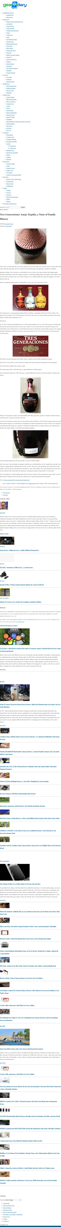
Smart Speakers (10, 64)
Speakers (8, 61)
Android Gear (9, 15)
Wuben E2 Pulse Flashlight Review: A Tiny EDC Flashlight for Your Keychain (24, 781)
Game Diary (6, 161)
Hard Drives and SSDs (12, 152)
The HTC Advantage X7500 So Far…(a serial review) (16, 567)
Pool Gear (8, 128)
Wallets (8, 199)
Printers (8, 155)
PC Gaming (9, 172)
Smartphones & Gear (8, 13)
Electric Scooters (10, 115)
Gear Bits (2, 1026)
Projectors (8, 53)
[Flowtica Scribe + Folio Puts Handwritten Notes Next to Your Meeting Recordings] (5, 935)
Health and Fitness (11, 88)
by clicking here (20, 621)
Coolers (8, 106)
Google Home (10, 41)
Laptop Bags (13, 146)
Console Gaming (10, 164)
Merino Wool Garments (12, 197)
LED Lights (9, 46)
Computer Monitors (11, 139)
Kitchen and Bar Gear (11, 44)
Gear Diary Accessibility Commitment (12, 1214)
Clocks (8, 33)
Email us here (31, 483)
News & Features (4, 598)
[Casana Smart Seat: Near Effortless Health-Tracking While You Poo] (5, 1137)
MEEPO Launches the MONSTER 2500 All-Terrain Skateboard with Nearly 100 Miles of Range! (30, 1128)
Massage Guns (10, 90)
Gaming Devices (10, 168)
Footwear (8, 195)
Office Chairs (9, 48)
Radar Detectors (10, 81)
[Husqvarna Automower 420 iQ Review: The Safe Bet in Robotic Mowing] (5, 802)
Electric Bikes (9, 110)
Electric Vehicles (10, 117)
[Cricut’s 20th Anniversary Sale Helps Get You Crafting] (5, 1001)
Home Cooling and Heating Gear (14, 22)
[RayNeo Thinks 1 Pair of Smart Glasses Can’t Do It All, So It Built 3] (5, 974)
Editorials (2, 546)
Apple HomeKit (10, 28)
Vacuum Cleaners (10, 73)
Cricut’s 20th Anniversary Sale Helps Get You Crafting (17, 1005)
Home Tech (6, 19)
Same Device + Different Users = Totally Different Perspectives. (19, 550)
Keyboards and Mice (11, 141)
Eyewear (8, 192)
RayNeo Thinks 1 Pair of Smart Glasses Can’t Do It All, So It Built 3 (21, 978)
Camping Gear (10, 104)
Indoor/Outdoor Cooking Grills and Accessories (18, 121)
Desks (7, 37)
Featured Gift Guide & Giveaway (9, 625)
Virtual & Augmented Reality (13, 175)
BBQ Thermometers (11, 99)
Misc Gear (5, 177)
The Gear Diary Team (8, 1205)
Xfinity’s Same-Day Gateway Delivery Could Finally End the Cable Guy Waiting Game (27, 1168)
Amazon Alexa (10, 26)
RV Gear (8, 130)
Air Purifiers (9, 24)
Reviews (2, 563)
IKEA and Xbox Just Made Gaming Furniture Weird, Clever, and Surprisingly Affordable (28, 926)
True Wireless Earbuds (12, 68)
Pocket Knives (10, 181)
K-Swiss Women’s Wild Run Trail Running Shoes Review (18, 794)
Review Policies (7, 1208)
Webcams (8, 159)
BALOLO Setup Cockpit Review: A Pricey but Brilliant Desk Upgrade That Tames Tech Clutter (30, 818)
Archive (5, 1219)
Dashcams (9, 79)
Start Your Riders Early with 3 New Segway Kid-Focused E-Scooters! (21, 1049)
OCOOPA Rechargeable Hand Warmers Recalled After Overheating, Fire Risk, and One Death (30, 1116)
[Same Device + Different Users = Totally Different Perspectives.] (7, 544)
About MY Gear (9, 224)
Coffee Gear (9, 35)
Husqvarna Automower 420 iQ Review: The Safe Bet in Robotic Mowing (22, 806)
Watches (8, 201)
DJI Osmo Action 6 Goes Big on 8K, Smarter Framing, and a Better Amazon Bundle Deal (28, 966)
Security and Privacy (11, 59)
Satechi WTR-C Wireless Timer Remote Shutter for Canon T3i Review (22, 585)
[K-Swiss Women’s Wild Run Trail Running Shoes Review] (5, 790)
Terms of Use (6, 1216)
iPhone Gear (9, 17)
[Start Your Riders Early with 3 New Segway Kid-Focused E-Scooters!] (15, 1045)
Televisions (9, 66)
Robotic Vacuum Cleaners (12, 55)
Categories (2, 1200)
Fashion (5, 188)
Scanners (8, 157)
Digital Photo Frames (11, 39)
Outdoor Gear (6, 95)
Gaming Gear (9, 170)
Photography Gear (11, 50)
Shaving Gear (9, 184)
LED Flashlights (10, 124)
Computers (6, 132)
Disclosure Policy (7, 1210)
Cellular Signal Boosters (12, 30)
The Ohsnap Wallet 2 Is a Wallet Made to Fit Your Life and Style (20, 884)
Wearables (9, 93)
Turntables (9, 70)
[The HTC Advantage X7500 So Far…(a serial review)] (7, 561)
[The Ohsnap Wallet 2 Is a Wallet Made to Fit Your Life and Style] (15, 880)
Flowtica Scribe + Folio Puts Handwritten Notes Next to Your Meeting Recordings (25, 939)
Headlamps (9, 119)
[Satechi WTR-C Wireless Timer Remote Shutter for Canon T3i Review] (4, 578)
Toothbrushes (9, 186)
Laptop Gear (13, 148)
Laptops (8, 144)
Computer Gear (10, 137)
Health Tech (6, 84)
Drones (8, 108)
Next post (5, 495)
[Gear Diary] (30, 5)
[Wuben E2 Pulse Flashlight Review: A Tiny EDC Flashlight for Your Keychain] (5, 777)
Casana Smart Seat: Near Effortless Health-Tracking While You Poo (21, 1141)
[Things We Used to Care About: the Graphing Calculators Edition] (5, 596)
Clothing (8, 190)
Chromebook (9, 135)
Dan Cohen (9, 226)
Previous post (6, 492)
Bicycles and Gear (10, 101)
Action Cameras (10, 97)
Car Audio (9, 77)
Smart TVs (9, 57)
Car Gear (5, 75)
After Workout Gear (11, 86)
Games (8, 166)
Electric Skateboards (11, 112)
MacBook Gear (10, 150)
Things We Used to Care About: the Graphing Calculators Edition (20, 602)
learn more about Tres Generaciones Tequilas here (16, 480)
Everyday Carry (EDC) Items (13, 179)
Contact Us (6, 1221)
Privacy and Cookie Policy (10, 1212)
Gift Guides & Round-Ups (9, 203)
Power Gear (9, 126)
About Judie (6, 1203)
